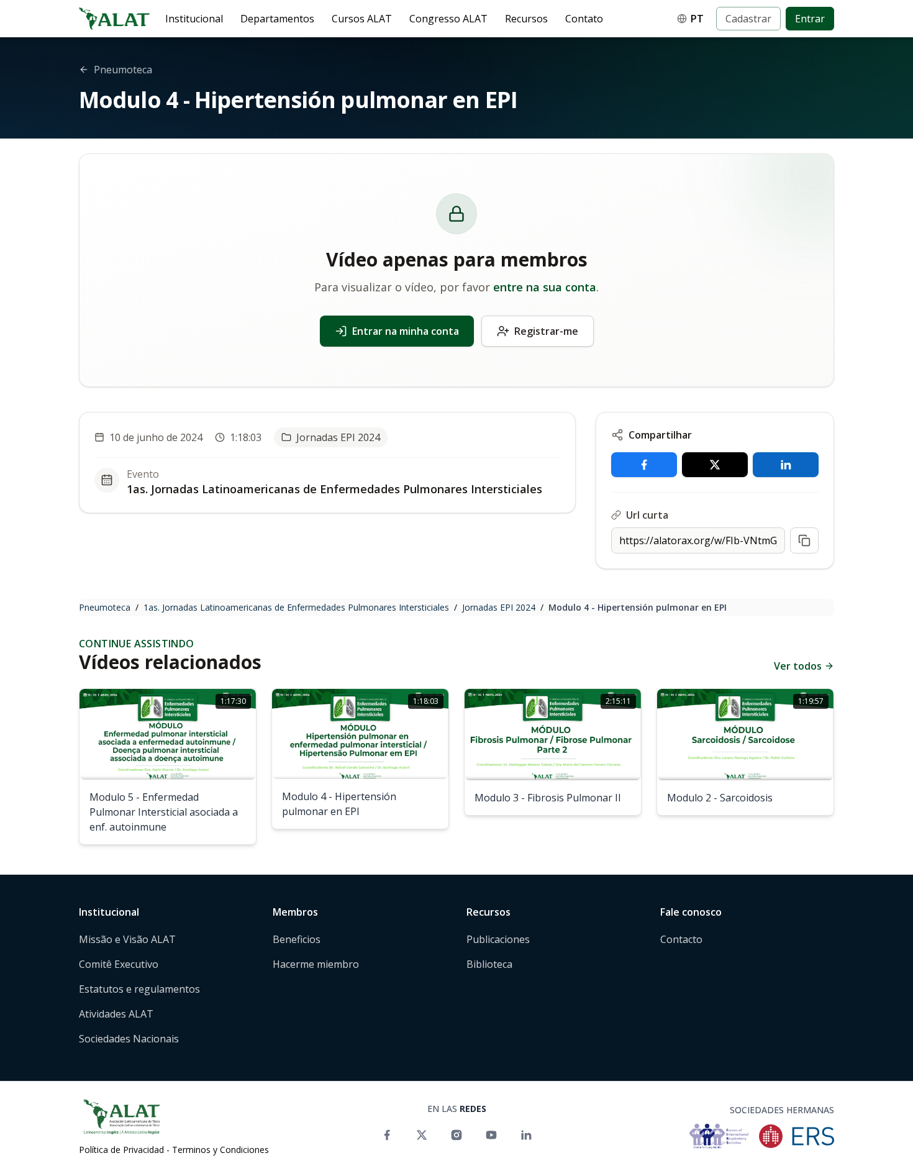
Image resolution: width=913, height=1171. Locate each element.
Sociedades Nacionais (129, 1039)
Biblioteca (489, 964)
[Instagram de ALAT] (456, 1135)
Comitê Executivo (118, 964)
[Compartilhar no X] (715, 464)
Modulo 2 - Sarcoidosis (720, 797)
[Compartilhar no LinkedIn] (786, 464)
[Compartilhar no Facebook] (644, 464)
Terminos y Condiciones (220, 1149)
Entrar (810, 18)
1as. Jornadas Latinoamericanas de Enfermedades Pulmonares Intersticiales (334, 488)
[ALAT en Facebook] (387, 1135)
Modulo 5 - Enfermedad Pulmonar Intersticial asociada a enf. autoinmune (163, 812)
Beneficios (296, 939)
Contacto (681, 939)
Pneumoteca (104, 607)
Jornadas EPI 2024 (498, 607)
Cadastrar (748, 18)
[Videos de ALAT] (491, 1135)
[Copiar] (804, 540)
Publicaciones (498, 939)
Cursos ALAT (362, 18)
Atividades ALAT (116, 1014)
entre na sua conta (544, 287)
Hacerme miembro (316, 964)
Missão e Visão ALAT (127, 939)
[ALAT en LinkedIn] (526, 1135)
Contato (584, 18)
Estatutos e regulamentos (139, 989)
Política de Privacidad (121, 1149)
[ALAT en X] (422, 1135)
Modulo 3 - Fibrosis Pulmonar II (548, 797)
